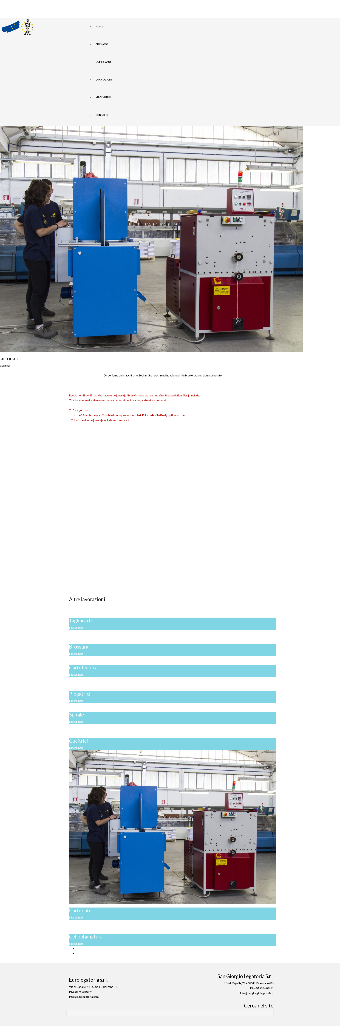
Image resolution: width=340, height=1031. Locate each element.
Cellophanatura (86, 937)
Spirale (76, 715)
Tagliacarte (81, 620)
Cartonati (79, 910)
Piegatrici (79, 694)
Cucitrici (78, 741)
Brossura (78, 647)
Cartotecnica (83, 667)
